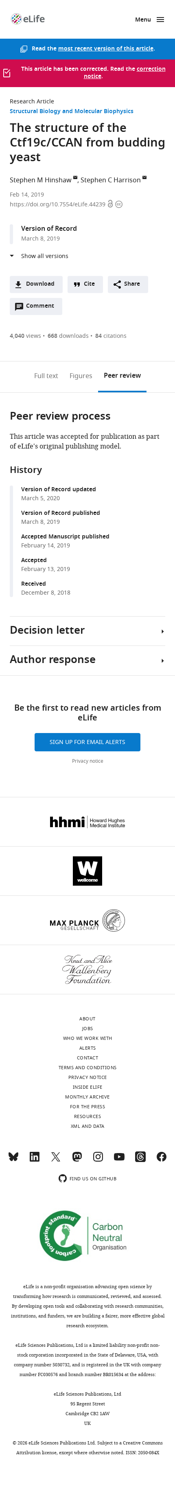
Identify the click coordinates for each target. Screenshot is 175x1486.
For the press (87, 1106)
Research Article (32, 101)
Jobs (87, 1028)
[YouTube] (119, 1160)
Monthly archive (87, 1097)
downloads (68, 336)
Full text (46, 376)
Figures (81, 376)
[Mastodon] (77, 1160)
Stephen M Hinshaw (41, 180)
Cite (89, 284)
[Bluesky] (13, 1160)
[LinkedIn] (34, 1160)
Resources (87, 1116)
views (25, 336)
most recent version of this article (105, 49)
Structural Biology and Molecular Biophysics (71, 111)
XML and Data (88, 1126)
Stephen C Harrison (111, 180)
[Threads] (140, 1160)
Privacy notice (87, 761)
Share (132, 284)
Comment (43, 308)
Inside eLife (88, 1087)
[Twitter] (55, 1160)
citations (111, 336)
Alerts (87, 1048)
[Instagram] (98, 1160)
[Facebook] (161, 1160)
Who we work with (87, 1038)
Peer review (122, 376)
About (87, 1018)
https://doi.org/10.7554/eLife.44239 (58, 204)
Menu (143, 20)
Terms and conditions (88, 1067)
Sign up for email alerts (87, 742)
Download (40, 284)
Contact (87, 1058)
